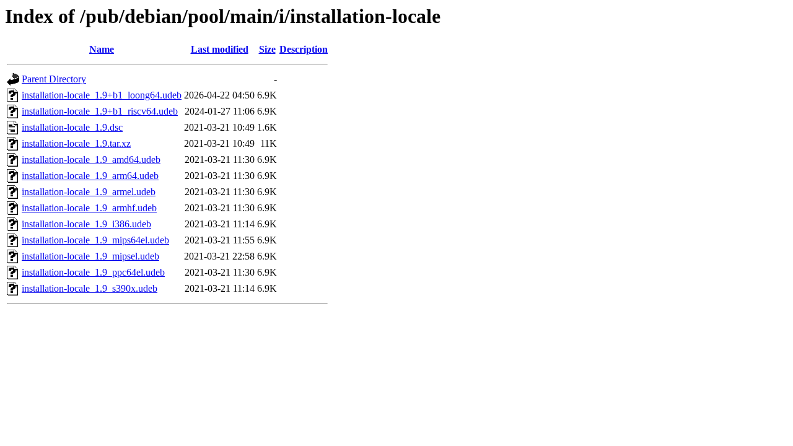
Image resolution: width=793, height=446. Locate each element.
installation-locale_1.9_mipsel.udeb (90, 256)
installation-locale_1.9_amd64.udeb (91, 159)
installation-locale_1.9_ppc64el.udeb (93, 272)
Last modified (219, 49)
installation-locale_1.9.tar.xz (76, 143)
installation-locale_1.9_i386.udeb (86, 224)
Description (303, 49)
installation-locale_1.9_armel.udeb (89, 191)
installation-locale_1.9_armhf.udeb (89, 208)
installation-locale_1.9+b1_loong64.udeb (102, 95)
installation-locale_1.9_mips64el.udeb (95, 240)
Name (101, 49)
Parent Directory (54, 79)
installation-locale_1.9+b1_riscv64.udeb (100, 111)
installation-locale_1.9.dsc (72, 127)
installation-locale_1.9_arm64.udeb (90, 175)
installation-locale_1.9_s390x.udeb (89, 288)
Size (267, 49)
